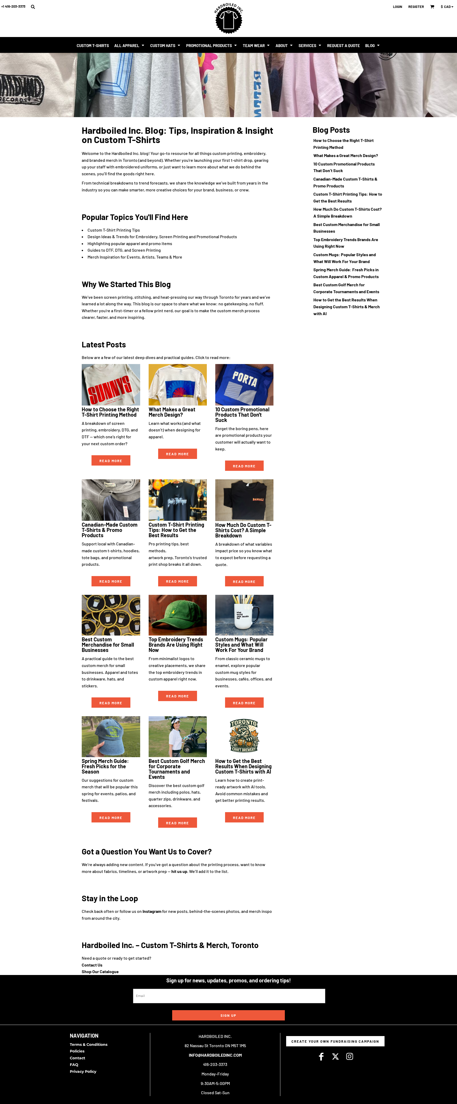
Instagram (152, 911)
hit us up (179, 871)
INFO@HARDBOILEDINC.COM (215, 1054)
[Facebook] (321, 1056)
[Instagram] (349, 1056)
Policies (77, 1051)
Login (397, 6)
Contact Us (92, 964)
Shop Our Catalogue (100, 971)
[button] (33, 6)
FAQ (74, 1064)
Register (416, 6)
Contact (77, 1058)
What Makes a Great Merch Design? (345, 155)
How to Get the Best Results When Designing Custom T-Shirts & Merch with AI (346, 306)
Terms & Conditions (88, 1044)
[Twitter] (335, 1056)
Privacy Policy (83, 1071)
